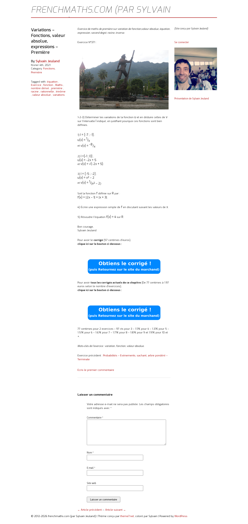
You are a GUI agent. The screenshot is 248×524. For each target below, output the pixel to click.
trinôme (60, 91)
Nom (90, 452)
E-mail (91, 467)
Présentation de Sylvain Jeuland (191, 98)
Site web (91, 483)
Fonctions (49, 68)
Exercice (36, 85)
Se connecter (181, 42)
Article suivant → (115, 509)
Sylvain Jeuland (48, 61)
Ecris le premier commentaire (96, 370)
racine (35, 91)
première (56, 88)
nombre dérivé (40, 88)
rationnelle (47, 91)
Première (36, 72)
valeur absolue (41, 94)
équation (52, 81)
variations (59, 94)
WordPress (180, 516)
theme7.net (127, 516)
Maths (59, 85)
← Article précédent (90, 509)
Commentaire (95, 417)
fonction (48, 85)
